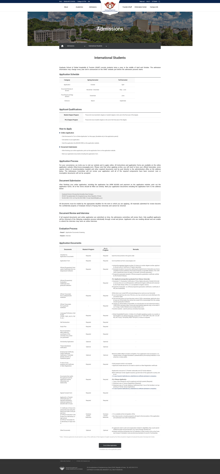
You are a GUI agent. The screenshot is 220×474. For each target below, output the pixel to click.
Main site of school (65, 461)
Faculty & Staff (127, 7)
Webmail (142, 1)
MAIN (62, 46)
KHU (60, 1)
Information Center (141, 7)
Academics (79, 7)
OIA (89, 1)
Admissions (93, 7)
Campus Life (154, 7)
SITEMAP (154, 1)
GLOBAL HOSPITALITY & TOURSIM (110, 8)
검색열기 (159, 1)
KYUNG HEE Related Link (83, 461)
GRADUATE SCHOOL (69, 1)
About (66, 7)
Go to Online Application (110, 445)
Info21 (148, 1)
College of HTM (81, 1)
